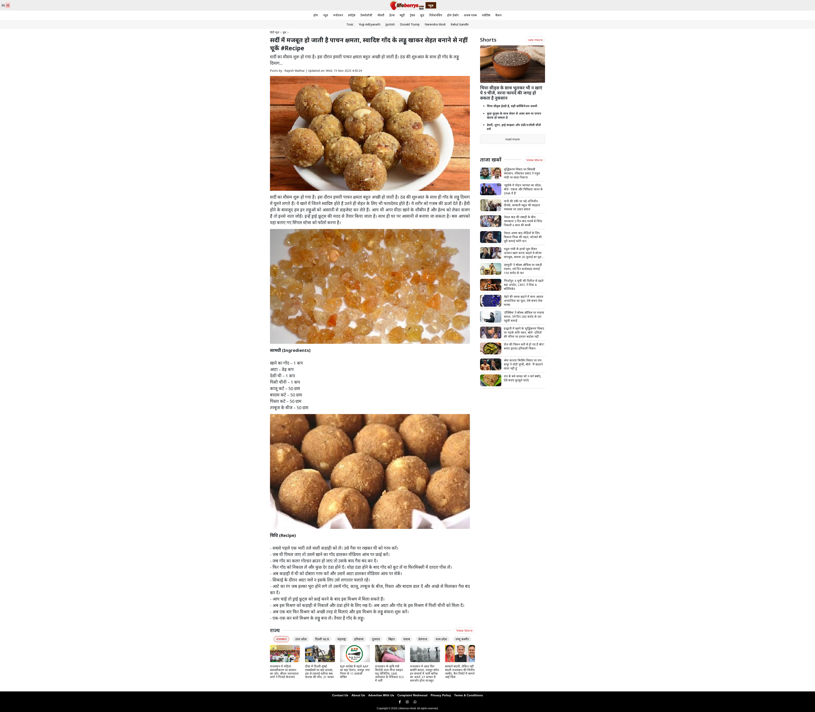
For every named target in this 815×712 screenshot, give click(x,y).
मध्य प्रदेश (441, 639)
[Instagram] (407, 702)
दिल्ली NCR (322, 639)
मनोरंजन (338, 15)
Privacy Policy (441, 695)
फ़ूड (422, 15)
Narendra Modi (435, 24)
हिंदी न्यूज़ (274, 32)
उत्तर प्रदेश (301, 639)
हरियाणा (359, 639)
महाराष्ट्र (341, 639)
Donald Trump (410, 24)
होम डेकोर (453, 15)
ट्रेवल (412, 15)
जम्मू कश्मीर (462, 639)
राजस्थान (281, 639)
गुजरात (376, 639)
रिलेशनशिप (435, 15)
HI (8, 5)
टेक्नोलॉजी (366, 15)
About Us (358, 695)
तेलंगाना (422, 639)
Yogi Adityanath (369, 24)
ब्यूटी (402, 15)
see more (535, 40)
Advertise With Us (381, 695)
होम (315, 15)
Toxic (350, 24)
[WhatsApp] (415, 702)
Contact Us (340, 695)
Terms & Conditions (468, 695)
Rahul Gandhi (460, 24)
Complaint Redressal (412, 695)
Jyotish (390, 24)
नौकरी (380, 15)
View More (464, 630)
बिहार (391, 639)
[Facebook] (400, 702)
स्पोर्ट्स (351, 15)
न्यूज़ (325, 15)
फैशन (498, 15)
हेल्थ (392, 15)
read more (512, 139)
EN (3, 5)
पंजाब (406, 639)
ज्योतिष (486, 15)
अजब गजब (470, 15)
